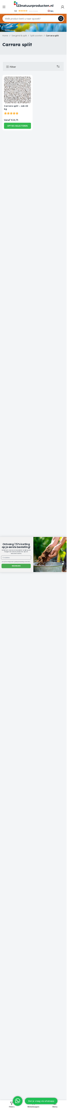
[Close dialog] (66, 539)
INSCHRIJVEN (16, 566)
